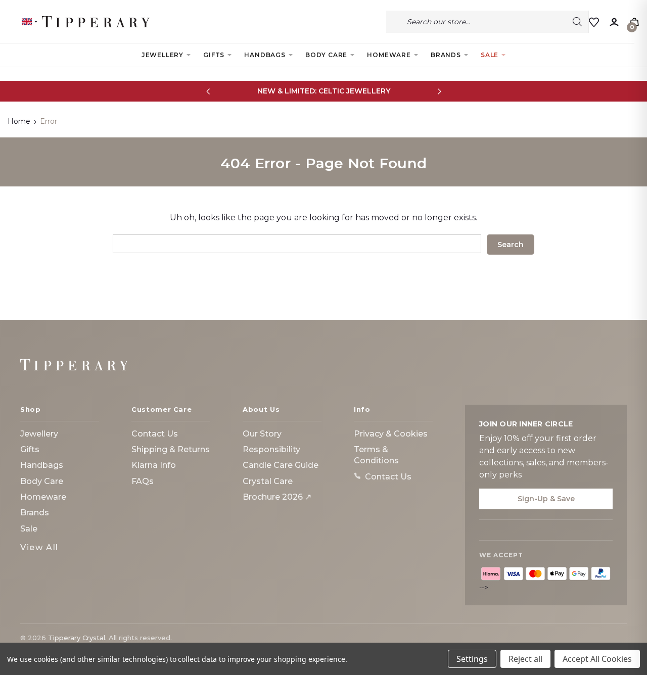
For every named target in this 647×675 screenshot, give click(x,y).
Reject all (525, 658)
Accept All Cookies (597, 658)
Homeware (388, 55)
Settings (472, 658)
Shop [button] (30, 409)
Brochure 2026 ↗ (277, 497)
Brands (446, 55)
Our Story (262, 434)
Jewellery (162, 55)
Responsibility (271, 449)
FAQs (142, 481)
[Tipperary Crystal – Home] (74, 364)
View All (39, 547)
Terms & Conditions (376, 455)
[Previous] (208, 91)
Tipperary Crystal (76, 638)
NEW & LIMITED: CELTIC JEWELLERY (323, 90)
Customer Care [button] (161, 409)
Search (577, 22)
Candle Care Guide (280, 465)
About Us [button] (261, 409)
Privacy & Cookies (391, 434)
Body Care (326, 55)
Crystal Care (268, 481)
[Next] (439, 91)
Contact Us (154, 434)
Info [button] (362, 409)
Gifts (213, 55)
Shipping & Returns (170, 449)
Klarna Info (153, 465)
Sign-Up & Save (546, 498)
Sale (489, 55)
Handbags (264, 55)
